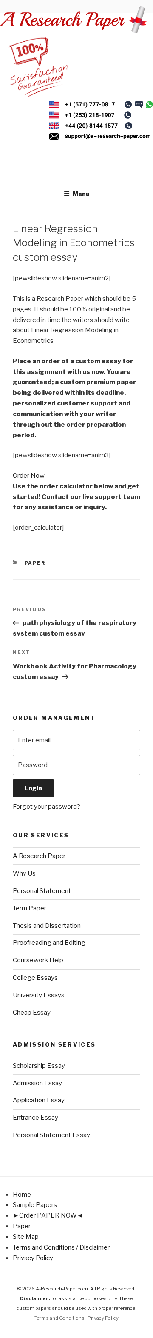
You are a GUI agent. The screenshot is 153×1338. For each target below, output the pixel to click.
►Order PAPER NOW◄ (48, 1215)
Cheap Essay (32, 1012)
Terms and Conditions (59, 1318)
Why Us (24, 873)
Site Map (26, 1237)
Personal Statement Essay (51, 1135)
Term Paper (29, 908)
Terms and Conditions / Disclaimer (61, 1247)
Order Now (29, 475)
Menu (81, 193)
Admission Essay (37, 1083)
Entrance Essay (35, 1117)
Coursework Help (38, 960)
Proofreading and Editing (49, 943)
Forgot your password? (46, 806)
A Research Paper (39, 856)
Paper (35, 563)
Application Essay (39, 1100)
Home (22, 1194)
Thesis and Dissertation (47, 926)
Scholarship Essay (39, 1066)
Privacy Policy (33, 1258)
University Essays (39, 995)
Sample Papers (35, 1205)
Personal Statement (42, 891)
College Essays (35, 977)
